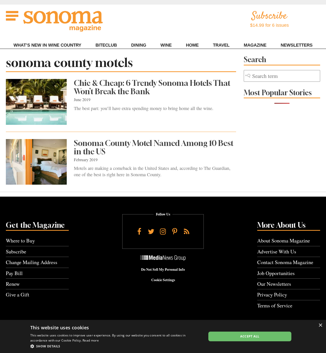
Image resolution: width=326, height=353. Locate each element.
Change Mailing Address (31, 262)
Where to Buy (20, 240)
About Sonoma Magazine (283, 240)
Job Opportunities (276, 273)
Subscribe (16, 251)
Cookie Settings (163, 279)
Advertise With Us (276, 251)
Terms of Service (274, 305)
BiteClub (106, 45)
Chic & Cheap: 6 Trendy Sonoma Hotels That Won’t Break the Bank (152, 87)
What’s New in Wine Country (47, 45)
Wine (166, 45)
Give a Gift (17, 294)
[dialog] (163, 336)
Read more (91, 340)
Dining (138, 45)
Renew (13, 283)
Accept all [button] (249, 336)
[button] (115, 346)
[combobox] (282, 76)
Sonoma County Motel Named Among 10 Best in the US (154, 147)
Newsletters (297, 45)
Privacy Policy (272, 294)
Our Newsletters (274, 283)
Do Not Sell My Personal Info (163, 269)
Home (192, 45)
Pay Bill (14, 273)
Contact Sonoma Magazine (285, 262)
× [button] (320, 325)
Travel (221, 45)
